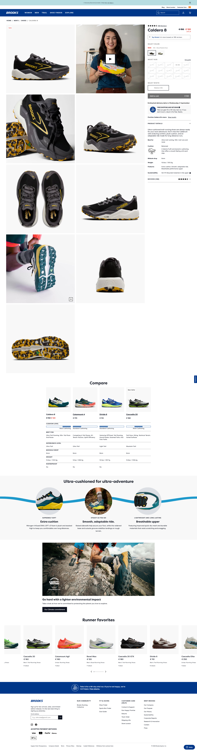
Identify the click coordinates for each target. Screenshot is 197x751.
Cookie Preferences (88, 746)
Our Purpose (148, 708)
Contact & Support (128, 707)
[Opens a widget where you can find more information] (189, 747)
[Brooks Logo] (48, 701)
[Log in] (183, 12)
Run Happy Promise (128, 710)
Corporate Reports (150, 718)
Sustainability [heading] (153, 173)
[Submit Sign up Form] (60, 717)
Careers (146, 725)
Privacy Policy (70, 746)
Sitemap (78, 746)
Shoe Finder (103, 705)
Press (145, 728)
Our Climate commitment (54, 609)
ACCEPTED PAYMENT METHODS (44, 729)
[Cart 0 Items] (190, 13)
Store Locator (171, 7)
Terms (62, 746)
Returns (124, 713)
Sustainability (148, 715)
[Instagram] (32, 725)
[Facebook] (36, 725)
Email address (35, 714)
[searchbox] (168, 13)
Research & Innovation (151, 721)
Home (9, 20)
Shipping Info (126, 720)
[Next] (105, 672)
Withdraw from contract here (104, 746)
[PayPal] (47, 733)
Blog (163, 7)
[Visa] (34, 733)
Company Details (54, 746)
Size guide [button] (188, 60)
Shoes (23, 20)
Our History (148, 711)
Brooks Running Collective (82, 706)
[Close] (190, 2)
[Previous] (91, 672)
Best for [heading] (150, 140)
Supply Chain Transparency (39, 746)
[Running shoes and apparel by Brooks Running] (12, 13)
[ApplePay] (34, 738)
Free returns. (95, 689)
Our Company (148, 705)
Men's (16, 20)
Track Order (125, 717)
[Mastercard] (41, 733)
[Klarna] (54, 733)
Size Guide (103, 711)
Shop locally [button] (172, 117)
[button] (40, 59)
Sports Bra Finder (105, 708)
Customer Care (181, 7)
